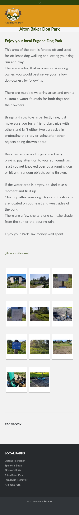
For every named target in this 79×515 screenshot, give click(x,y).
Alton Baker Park (14, 475)
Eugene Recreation (15, 461)
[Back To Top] (69, 505)
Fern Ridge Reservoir (16, 480)
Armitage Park (13, 485)
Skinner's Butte (13, 470)
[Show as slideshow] (17, 253)
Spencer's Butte (13, 466)
